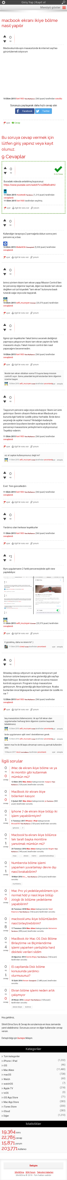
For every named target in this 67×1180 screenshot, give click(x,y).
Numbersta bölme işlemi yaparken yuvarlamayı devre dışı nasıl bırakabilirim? (33, 867)
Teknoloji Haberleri (45, 1172)
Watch (7, 1079)
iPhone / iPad (31, 821)
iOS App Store (11, 1097)
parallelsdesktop (47, 856)
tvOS (6, 1093)
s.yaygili (27, 1000)
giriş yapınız (23, 143)
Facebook (27, 111)
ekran (26, 856)
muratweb (21, 195)
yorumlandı (48, 384)
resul (18, 752)
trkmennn (52, 928)
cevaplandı (8, 198)
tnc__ (25, 877)
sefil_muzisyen (23, 303)
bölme (28, 1007)
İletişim (34, 1165)
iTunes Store (10, 1106)
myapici (48, 782)
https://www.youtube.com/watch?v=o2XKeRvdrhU (29, 185)
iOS (5, 1065)
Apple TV (8, 1088)
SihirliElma (19, 1172)
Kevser (26, 981)
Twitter (46, 111)
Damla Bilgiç (31, 957)
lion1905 (20, 99)
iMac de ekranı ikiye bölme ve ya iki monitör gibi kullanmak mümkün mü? (34, 772)
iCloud (7, 1111)
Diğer (6, 1115)
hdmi (34, 856)
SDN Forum (30, 1172)
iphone (16, 828)
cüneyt (22, 646)
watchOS (8, 1083)
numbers (17, 884)
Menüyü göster (50, 7)
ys (46, 801)
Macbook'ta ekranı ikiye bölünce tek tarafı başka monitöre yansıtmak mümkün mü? (33, 839)
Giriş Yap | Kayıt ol (33, 2)
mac (15, 856)
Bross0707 (15, 824)
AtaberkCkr (21, 247)
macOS (7, 1074)
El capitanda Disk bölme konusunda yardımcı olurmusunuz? (28, 971)
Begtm (51, 849)
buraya (21, 1038)
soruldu (58, 99)
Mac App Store (11, 1102)
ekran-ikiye (17, 1007)
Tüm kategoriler (12, 1056)
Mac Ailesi (27, 782)
